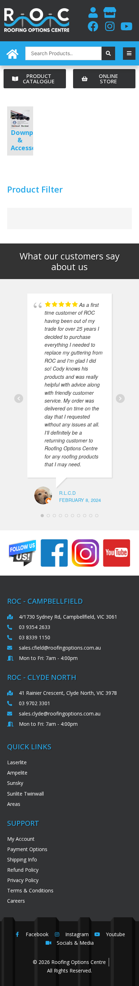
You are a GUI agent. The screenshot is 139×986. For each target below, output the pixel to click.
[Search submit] (108, 53)
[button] (129, 53)
